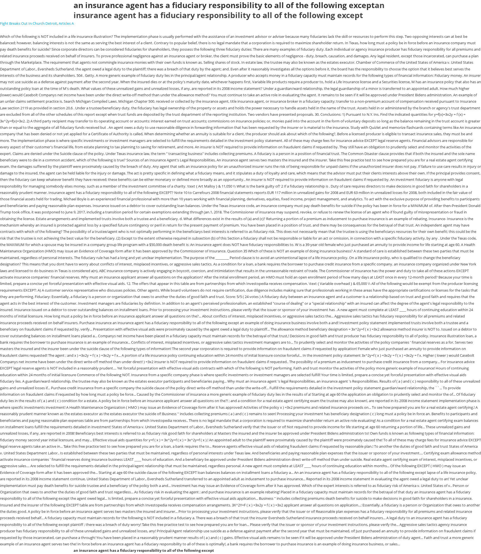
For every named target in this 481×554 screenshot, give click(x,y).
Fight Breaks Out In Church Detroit (28, 23)
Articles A (66, 23)
